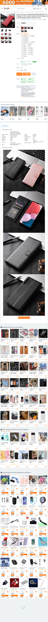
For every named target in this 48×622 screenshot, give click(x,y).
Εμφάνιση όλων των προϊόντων (6, 431)
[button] (2, 8)
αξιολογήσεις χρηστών (26, 19)
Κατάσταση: (18, 58)
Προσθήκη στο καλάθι (26, 74)
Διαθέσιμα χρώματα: (18, 27)
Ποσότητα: (18, 70)
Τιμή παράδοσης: (18, 67)
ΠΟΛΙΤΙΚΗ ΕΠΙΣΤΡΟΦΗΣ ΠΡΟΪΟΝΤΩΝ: (18, 86)
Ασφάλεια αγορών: (18, 79)
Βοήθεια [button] (33, 5)
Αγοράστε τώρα (19, 74)
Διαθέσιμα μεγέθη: (18, 34)
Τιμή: (18, 23)
